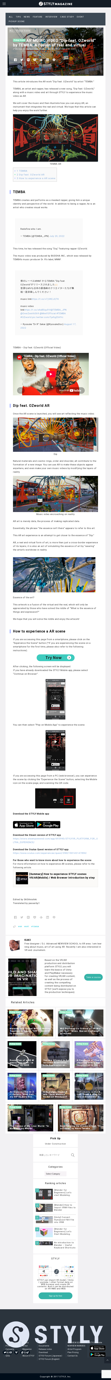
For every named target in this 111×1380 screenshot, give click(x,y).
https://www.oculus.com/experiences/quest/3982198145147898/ (50, 853)
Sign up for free (55, 1296)
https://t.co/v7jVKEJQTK (45, 299)
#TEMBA (61, 313)
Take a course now (93, 978)
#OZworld (26, 317)
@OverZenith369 (29, 313)
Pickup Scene (19, 40)
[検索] (72, 1155)
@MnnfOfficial (48, 313)
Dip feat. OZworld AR (31, 174)
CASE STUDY (67, 17)
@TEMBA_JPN (59, 309)
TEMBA (22, 171)
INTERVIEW (51, 17)
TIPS (18, 17)
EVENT (80, 17)
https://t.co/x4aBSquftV (37, 309)
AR (20, 927)
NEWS (27, 17)
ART (27, 927)
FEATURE (38, 17)
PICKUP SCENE (17, 21)
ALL (11, 17)
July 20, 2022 (57, 236)
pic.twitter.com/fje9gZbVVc (47, 317)
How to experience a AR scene (36, 178)
